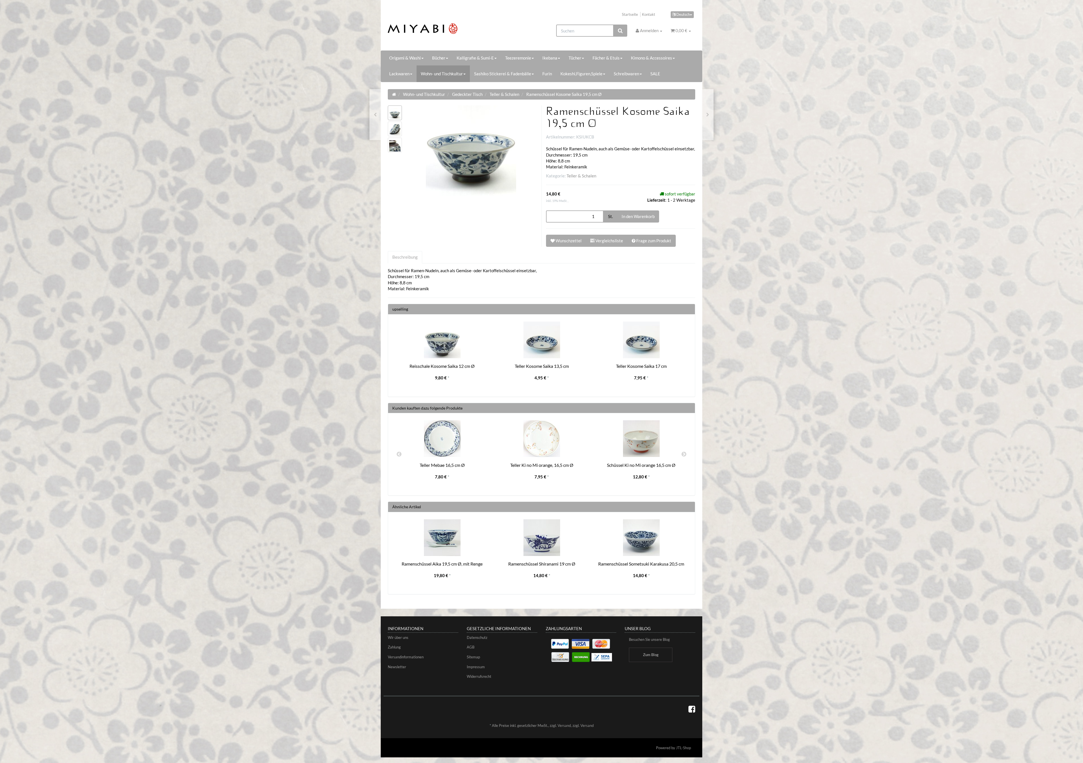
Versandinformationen (406, 657)
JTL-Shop (683, 748)
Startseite (630, 14)
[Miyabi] (436, 28)
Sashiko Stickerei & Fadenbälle (502, 73)
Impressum (476, 667)
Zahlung (394, 647)
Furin (547, 73)
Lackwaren (399, 73)
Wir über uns (398, 637)
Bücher (438, 57)
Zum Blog (651, 654)
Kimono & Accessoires (651, 57)
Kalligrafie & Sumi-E (475, 57)
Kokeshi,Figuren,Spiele (581, 73)
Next (684, 454)
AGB (470, 647)
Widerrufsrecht (479, 676)
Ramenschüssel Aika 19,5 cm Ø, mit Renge (442, 563)
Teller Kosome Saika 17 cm (641, 366)
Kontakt (648, 14)
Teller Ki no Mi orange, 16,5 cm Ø (541, 465)
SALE (655, 73)
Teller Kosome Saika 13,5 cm (542, 366)
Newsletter (397, 667)
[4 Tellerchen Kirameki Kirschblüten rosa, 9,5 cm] (708, 114)
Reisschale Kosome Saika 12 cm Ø (442, 366)
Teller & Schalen (581, 175)
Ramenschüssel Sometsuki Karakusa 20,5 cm (641, 563)
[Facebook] (691, 709)
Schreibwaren (626, 73)
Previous (399, 454)
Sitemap (473, 657)
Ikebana (549, 57)
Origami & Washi (405, 57)
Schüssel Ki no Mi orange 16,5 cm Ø (641, 465)
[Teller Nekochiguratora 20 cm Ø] (375, 114)
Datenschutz (477, 637)
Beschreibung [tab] (405, 257)
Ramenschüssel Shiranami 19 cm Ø (541, 563)
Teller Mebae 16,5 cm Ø (442, 465)
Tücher (575, 57)
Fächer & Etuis (606, 57)
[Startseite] (394, 94)
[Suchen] (620, 30)
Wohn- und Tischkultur (442, 73)
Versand (564, 725)
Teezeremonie (518, 57)
